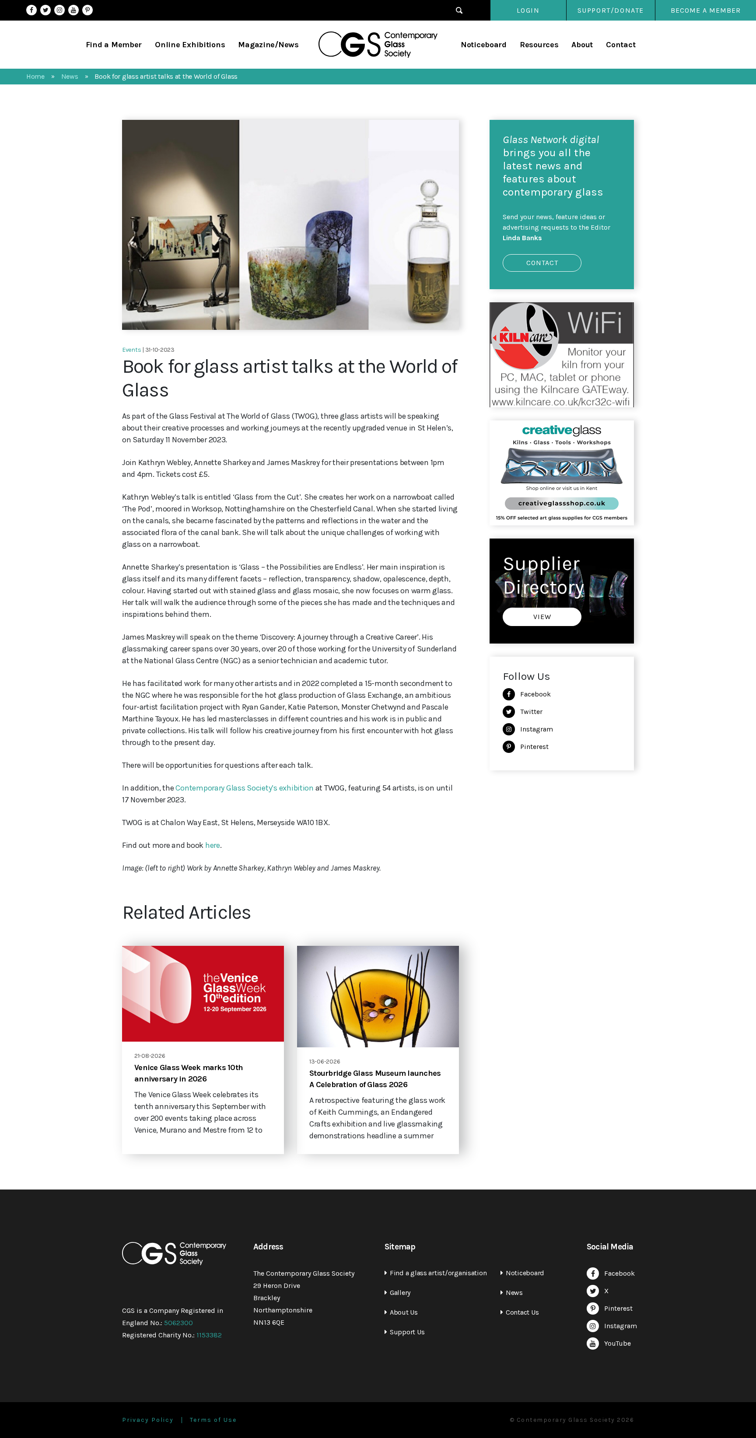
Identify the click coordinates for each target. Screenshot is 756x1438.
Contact (620, 44)
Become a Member (706, 10)
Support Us (407, 1332)
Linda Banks (522, 238)
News (514, 1292)
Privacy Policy (148, 1420)
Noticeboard (484, 44)
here (212, 845)
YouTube (73, 10)
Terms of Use (213, 1420)
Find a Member (114, 44)
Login (528, 10)
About (582, 44)
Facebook (31, 10)
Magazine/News (268, 44)
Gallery (400, 1292)
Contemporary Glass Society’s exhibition (244, 788)
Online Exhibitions (190, 44)
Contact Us (522, 1312)
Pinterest (87, 10)
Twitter (45, 10)
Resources (539, 44)
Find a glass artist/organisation (438, 1273)
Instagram (59, 10)
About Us (404, 1312)
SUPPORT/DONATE (611, 10)
